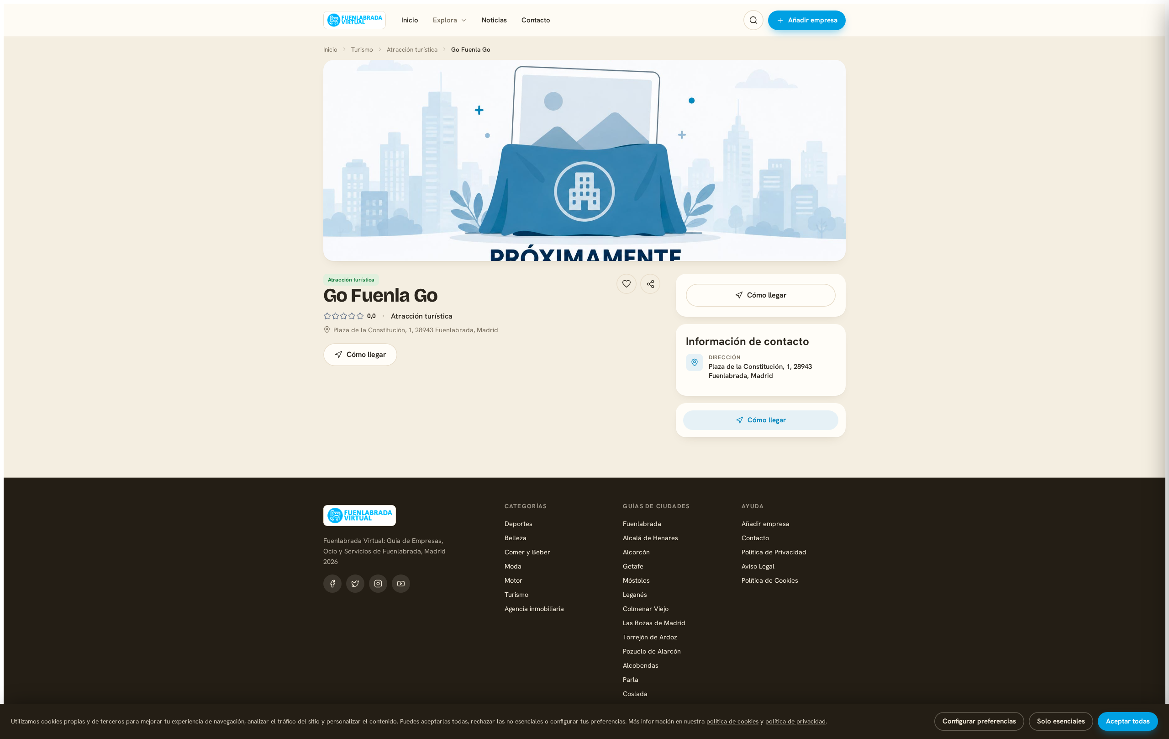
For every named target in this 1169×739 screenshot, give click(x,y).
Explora (445, 20)
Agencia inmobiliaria (534, 608)
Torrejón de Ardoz (650, 637)
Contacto (535, 20)
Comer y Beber (527, 552)
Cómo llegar (366, 354)
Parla (630, 679)
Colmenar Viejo (646, 608)
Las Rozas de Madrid (654, 622)
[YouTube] (401, 583)
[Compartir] (650, 284)
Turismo (362, 49)
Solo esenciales (1061, 721)
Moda (513, 566)
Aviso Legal (758, 566)
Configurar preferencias (979, 721)
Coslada (635, 693)
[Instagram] (378, 583)
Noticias (494, 20)
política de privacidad (795, 721)
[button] (584, 160)
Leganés (635, 594)
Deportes (518, 523)
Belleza (516, 537)
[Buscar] (753, 20)
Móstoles (636, 580)
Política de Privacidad (774, 552)
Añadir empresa (812, 20)
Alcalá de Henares (650, 537)
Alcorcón (636, 552)
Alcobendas (640, 665)
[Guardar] (626, 284)
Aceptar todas (1128, 721)
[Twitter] (355, 583)
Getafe (633, 566)
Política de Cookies (770, 580)
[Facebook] (332, 583)
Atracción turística (412, 49)
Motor (513, 580)
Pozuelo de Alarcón (652, 651)
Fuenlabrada (642, 523)
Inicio (409, 20)
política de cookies (732, 721)
